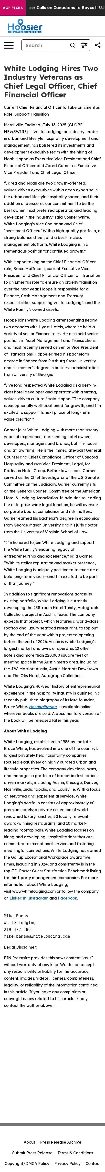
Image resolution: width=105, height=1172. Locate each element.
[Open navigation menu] (9, 45)
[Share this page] (97, 45)
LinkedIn (18, 898)
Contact (93, 1163)
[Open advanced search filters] (84, 45)
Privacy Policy (67, 1163)
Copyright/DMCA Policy (27, 1163)
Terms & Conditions (75, 1152)
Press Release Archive (60, 1142)
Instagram (38, 898)
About (29, 1142)
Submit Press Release (32, 1152)
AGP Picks (13, 8)
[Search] (72, 45)
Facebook (67, 898)
